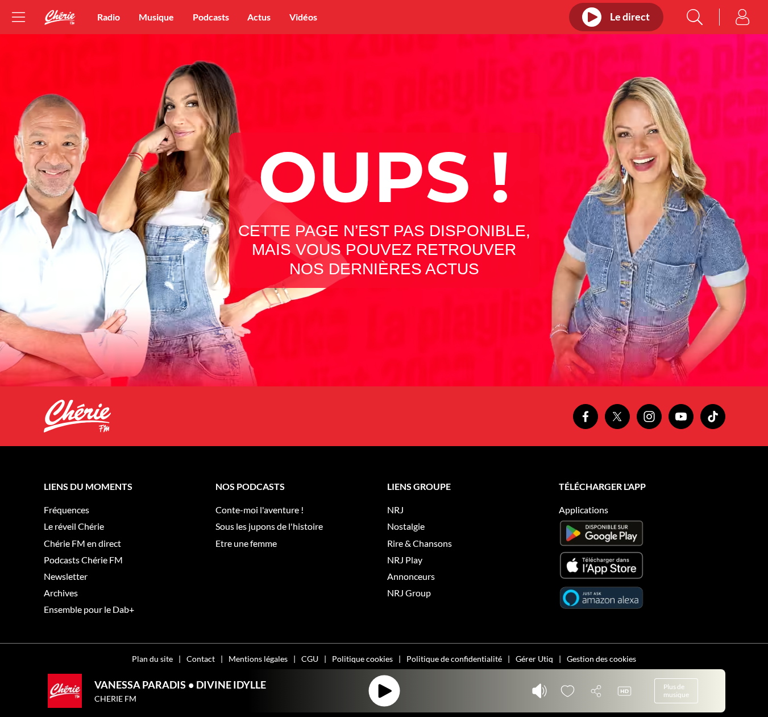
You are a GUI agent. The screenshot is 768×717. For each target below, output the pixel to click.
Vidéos (303, 16)
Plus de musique (676, 690)
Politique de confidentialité (454, 659)
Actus (259, 16)
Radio (108, 16)
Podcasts (211, 16)
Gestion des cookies (601, 659)
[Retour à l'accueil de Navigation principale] (60, 17)
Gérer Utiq (534, 659)
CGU (309, 659)
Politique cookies (362, 659)
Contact (200, 659)
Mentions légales (258, 659)
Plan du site (152, 659)
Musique (156, 16)
